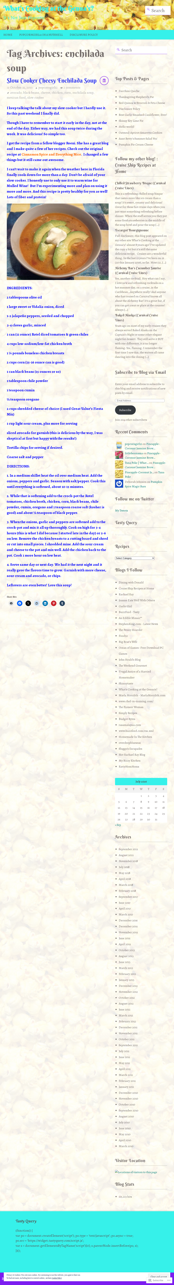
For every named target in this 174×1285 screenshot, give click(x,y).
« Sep (118, 825)
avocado (15, 92)
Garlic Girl (125, 606)
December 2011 (128, 1027)
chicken (57, 92)
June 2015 (124, 938)
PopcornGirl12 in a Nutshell (41, 35)
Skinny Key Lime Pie (131, 121)
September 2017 (128, 897)
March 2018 (126, 885)
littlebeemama (134, 453)
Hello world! (126, 127)
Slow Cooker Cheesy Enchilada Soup (52, 80)
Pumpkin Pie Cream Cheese (136, 144)
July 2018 (124, 867)
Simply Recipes (128, 713)
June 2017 (124, 903)
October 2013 (127, 950)
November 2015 (128, 932)
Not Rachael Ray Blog (132, 755)
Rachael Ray (126, 594)
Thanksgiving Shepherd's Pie (136, 97)
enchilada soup (83, 92)
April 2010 (125, 1140)
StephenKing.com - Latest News (138, 624)
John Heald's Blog (130, 660)
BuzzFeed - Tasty (129, 612)
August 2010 (126, 1116)
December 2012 (128, 986)
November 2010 (128, 1098)
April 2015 (125, 944)
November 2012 (128, 992)
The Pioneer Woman (131, 707)
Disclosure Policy (84, 35)
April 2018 (125, 879)
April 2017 (125, 908)
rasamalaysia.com (130, 725)
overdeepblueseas (130, 743)
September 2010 (128, 1110)
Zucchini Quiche (129, 91)
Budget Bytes (127, 719)
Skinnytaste (126, 683)
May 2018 (124, 873)
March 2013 (126, 968)
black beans (31, 92)
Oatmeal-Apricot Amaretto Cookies (140, 133)
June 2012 (124, 1009)
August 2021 (126, 855)
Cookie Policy (57, 1278)
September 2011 (128, 1045)
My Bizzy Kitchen (130, 761)
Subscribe (125, 410)
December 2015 (128, 926)
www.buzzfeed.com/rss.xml (136, 731)
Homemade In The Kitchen (135, 737)
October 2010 (127, 1104)
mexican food (16, 97)
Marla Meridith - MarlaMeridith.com (142, 695)
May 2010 (124, 1134)
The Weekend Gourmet (133, 665)
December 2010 (128, 1093)
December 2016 (128, 920)
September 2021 (128, 849)
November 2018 (128, 861)
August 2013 (126, 956)
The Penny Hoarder (130, 630)
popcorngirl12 (48, 87)
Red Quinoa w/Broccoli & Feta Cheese (142, 103)
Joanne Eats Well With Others (137, 600)
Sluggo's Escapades (130, 749)
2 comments (72, 87)
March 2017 (126, 914)
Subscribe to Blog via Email (140, 372)
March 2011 (126, 1075)
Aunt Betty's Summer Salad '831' (138, 139)
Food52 (123, 636)
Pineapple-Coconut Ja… (139, 472)
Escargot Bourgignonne (132, 230)
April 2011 (124, 1069)
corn (67, 92)
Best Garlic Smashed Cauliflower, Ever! (143, 115)
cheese (45, 92)
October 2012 (127, 998)
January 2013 (126, 980)
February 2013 (127, 974)
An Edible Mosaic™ (130, 618)
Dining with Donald (131, 582)
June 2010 (125, 1128)
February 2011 (127, 1081)
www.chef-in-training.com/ (136, 701)
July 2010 (124, 1122)
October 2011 (126, 1039)
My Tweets (121, 510)
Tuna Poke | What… (137, 463)
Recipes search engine (123, 535)
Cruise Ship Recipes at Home (136, 588)
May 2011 (124, 1063)
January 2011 (126, 1087)
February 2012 (127, 1021)
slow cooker (35, 97)
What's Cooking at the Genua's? (48, 8)
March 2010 (126, 1146)
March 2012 (126, 1015)
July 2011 (124, 1051)
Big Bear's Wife (128, 642)
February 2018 (127, 891)
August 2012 (126, 1003)
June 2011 (124, 1057)
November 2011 (128, 1033)
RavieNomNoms (129, 766)
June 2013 (124, 962)
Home (7, 35)
